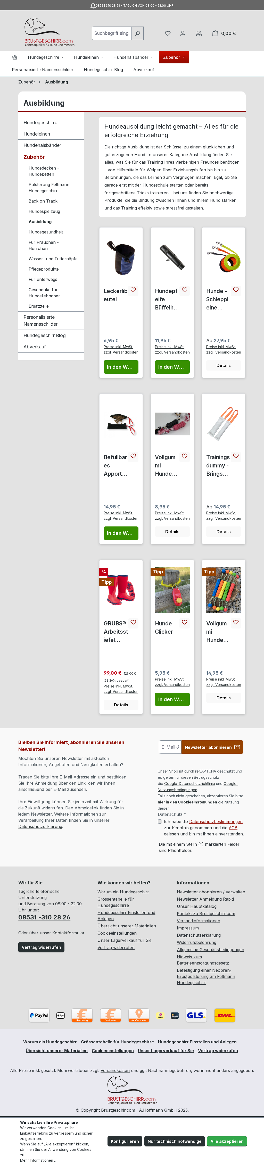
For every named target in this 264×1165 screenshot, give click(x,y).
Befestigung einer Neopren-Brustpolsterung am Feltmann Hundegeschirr (206, 976)
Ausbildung (40, 221)
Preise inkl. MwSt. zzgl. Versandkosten (121, 349)
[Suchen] (137, 33)
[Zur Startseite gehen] (49, 32)
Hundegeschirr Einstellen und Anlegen (197, 1041)
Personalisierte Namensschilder (40, 320)
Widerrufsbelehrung (196, 942)
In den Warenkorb (122, 367)
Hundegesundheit (46, 231)
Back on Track (43, 201)
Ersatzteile (39, 306)
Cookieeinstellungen (117, 933)
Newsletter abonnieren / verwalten (211, 891)
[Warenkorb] (199, 33)
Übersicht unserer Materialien (126, 925)
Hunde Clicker (164, 627)
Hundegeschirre (40, 122)
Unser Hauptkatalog (197, 906)
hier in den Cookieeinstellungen (187, 802)
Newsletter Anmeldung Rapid (205, 899)
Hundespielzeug (44, 211)
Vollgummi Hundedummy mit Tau (166, 466)
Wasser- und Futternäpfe (53, 258)
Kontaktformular (68, 932)
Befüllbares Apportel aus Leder (115, 466)
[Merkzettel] (168, 33)
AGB (233, 827)
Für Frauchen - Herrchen (44, 245)
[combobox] (111, 33)
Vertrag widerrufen (41, 947)
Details (224, 365)
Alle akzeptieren (227, 1141)
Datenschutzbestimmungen (216, 821)
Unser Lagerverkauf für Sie (124, 940)
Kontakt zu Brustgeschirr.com (206, 913)
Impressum (188, 928)
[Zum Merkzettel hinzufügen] (133, 291)
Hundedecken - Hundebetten (44, 171)
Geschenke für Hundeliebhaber (44, 292)
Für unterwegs (43, 279)
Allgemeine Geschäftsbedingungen (210, 949)
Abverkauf (34, 346)
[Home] (15, 57)
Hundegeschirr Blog (44, 335)
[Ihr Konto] (183, 33)
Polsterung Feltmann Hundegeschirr (49, 187)
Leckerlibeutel (116, 295)
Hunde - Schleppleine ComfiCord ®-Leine (217, 300)
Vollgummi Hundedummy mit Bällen (218, 632)
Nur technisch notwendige (175, 1141)
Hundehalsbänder (42, 145)
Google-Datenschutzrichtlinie (189, 783)
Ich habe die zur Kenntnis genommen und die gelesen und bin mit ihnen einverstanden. (204, 827)
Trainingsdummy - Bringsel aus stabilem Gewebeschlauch (218, 466)
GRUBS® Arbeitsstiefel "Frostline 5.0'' (116, 632)
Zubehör (34, 157)
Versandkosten (115, 1070)
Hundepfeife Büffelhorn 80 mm (167, 300)
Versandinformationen (198, 920)
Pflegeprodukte (44, 269)
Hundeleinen (36, 134)
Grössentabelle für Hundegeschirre (117, 1041)
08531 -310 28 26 (44, 917)
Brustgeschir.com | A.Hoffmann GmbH (139, 1110)
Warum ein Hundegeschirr (123, 891)
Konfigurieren (125, 1141)
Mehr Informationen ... (38, 1160)
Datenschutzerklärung (40, 826)
